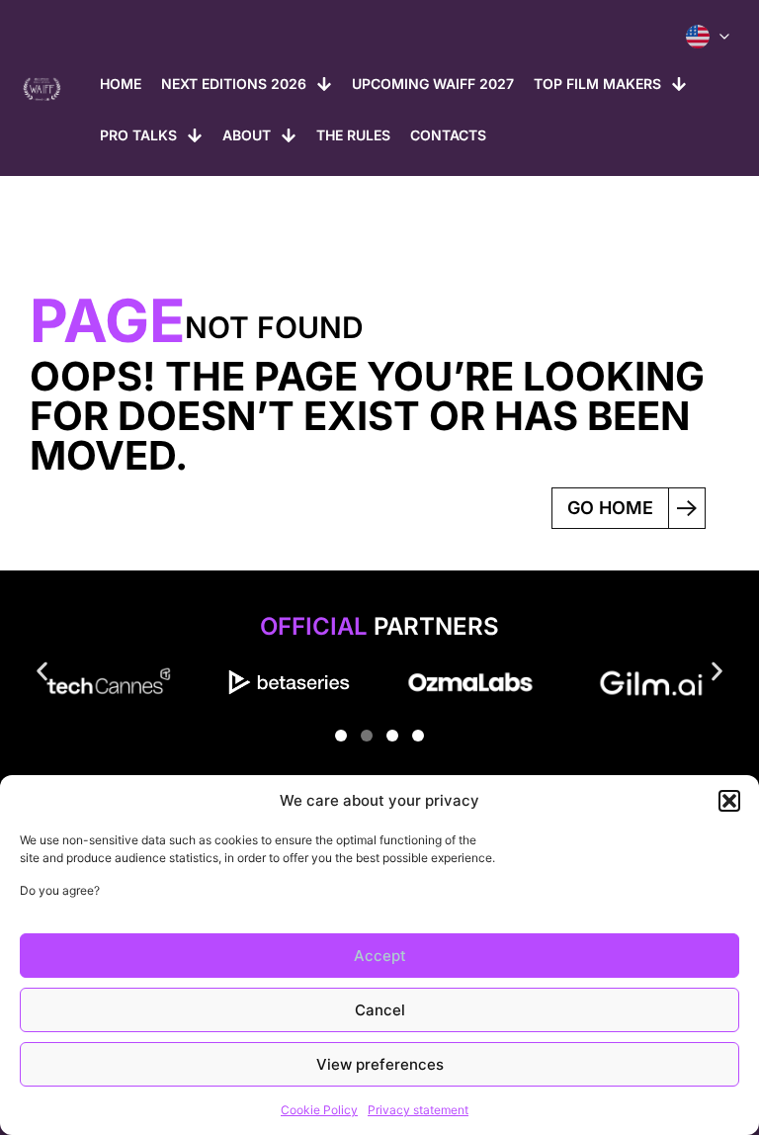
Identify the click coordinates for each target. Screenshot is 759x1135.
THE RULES (353, 135)
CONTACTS (448, 135)
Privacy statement (418, 1109)
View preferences (380, 1064)
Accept (380, 955)
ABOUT (246, 135)
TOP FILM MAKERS (597, 83)
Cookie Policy (319, 1109)
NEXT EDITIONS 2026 (233, 83)
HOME (120, 83)
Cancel (380, 1010)
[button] (729, 801)
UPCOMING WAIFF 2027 (433, 83)
